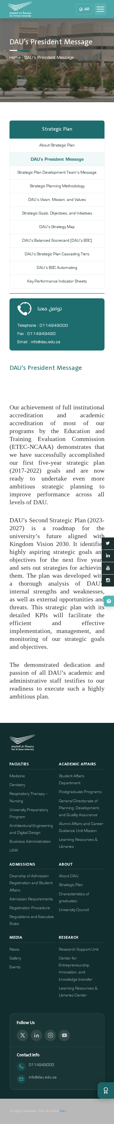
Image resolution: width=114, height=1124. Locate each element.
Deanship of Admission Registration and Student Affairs (31, 883)
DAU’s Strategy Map (57, 227)
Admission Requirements (31, 899)
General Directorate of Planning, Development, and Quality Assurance (79, 808)
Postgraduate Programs (80, 792)
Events (15, 967)
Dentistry (17, 785)
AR (86, 9)
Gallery (15, 958)
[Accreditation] (106, 1090)
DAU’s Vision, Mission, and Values (57, 200)
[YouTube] (64, 1035)
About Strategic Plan (57, 145)
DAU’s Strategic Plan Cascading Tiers (57, 254)
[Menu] (100, 9)
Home (15, 57)
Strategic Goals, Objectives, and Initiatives (57, 213)
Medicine (17, 776)
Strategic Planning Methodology (57, 186)
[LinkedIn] (36, 1035)
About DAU (69, 876)
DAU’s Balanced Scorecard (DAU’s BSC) (57, 241)
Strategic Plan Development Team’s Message (57, 173)
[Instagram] (50, 1035)
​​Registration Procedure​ (30, 908)
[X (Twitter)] (22, 1035)
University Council (74, 910)
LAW (14, 850)
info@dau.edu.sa (43, 1077)
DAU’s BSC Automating (57, 268)
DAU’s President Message (57, 159)
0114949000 (41, 1065)
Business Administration (30, 842)
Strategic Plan (71, 885)
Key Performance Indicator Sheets (57, 281)
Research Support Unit (78, 949)
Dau (63, 1111)
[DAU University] (20, 9)
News (14, 949)
